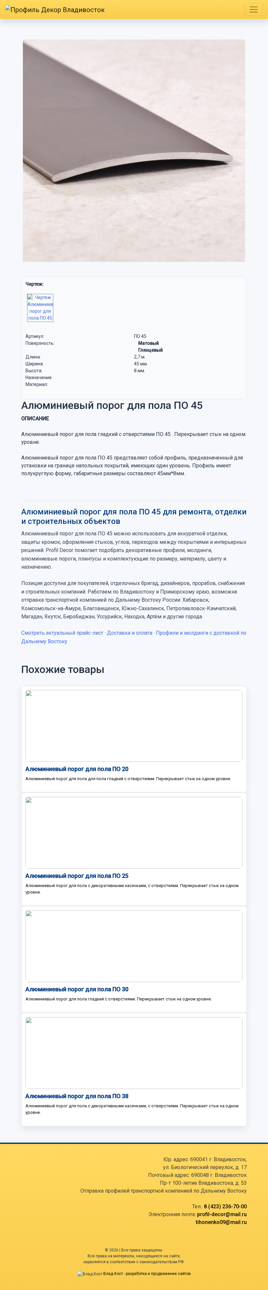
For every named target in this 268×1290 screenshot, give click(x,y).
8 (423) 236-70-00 (225, 1206)
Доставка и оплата (129, 633)
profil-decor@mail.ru (222, 1214)
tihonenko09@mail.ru (221, 1222)
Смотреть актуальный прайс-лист (62, 633)
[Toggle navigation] (253, 9)
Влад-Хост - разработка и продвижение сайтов (147, 1273)
